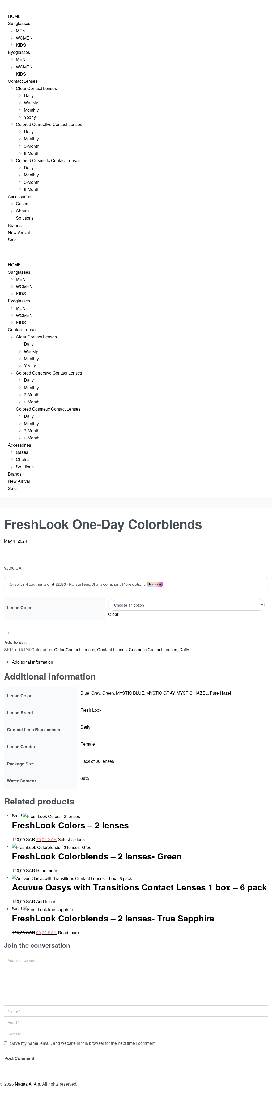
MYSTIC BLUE (130, 693)
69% (84, 778)
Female (87, 744)
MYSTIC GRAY (160, 693)
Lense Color (19, 607)
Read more (46, 870)
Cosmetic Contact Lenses (153, 649)
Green (108, 693)
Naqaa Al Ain (27, 1084)
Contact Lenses (112, 649)
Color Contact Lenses (74, 649)
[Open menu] (0, 4)
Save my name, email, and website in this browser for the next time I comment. (83, 1043)
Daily (184, 649)
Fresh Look (90, 710)
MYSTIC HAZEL (192, 693)
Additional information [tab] (32, 662)
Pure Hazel (220, 693)
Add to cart (15, 642)
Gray (95, 693)
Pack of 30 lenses (97, 761)
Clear (113, 614)
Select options (71, 839)
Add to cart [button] (46, 901)
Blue (84, 693)
